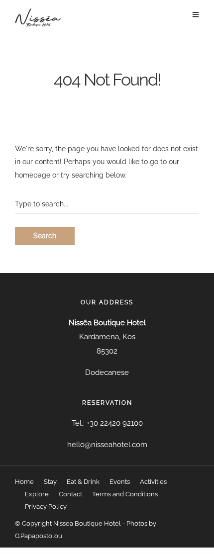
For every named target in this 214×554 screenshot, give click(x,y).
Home (24, 481)
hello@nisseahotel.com (107, 444)
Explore (37, 494)
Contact (70, 494)
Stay (50, 481)
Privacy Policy (46, 506)
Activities (153, 481)
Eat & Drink (83, 481)
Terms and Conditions (125, 494)
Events (119, 481)
